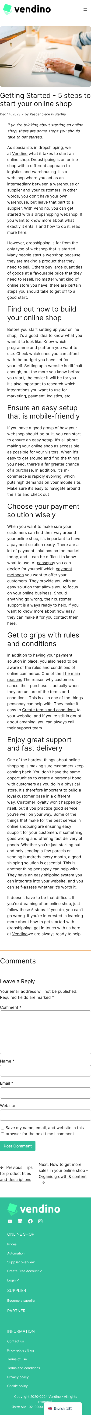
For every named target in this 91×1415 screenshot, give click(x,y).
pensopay (46, 562)
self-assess (26, 887)
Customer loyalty (33, 802)
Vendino (20, 153)
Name (7, 1061)
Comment (10, 1007)
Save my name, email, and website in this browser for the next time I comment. (45, 1130)
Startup (60, 114)
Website (7, 1105)
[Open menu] (85, 9)
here (22, 232)
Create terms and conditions (49, 710)
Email (6, 1083)
